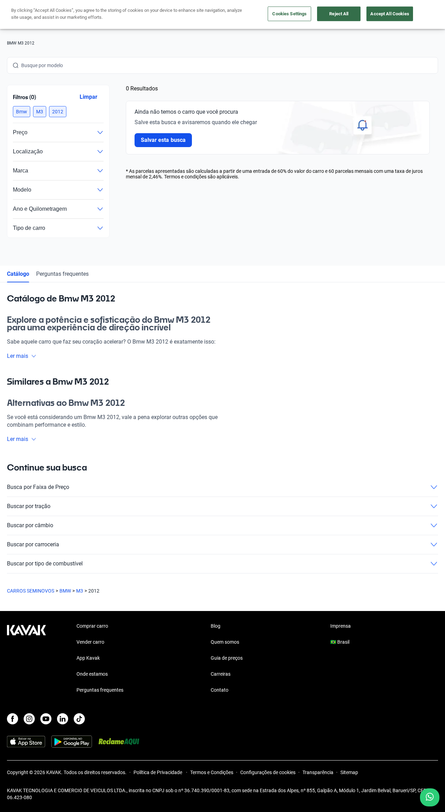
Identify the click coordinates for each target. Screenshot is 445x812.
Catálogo (18, 274)
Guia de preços (227, 658)
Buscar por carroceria (33, 544)
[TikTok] (79, 718)
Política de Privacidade (158, 772)
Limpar (88, 97)
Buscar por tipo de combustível (45, 563)
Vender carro (90, 642)
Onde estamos (92, 674)
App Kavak (88, 658)
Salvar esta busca (163, 140)
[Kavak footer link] (26, 659)
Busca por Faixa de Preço (38, 487)
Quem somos (225, 642)
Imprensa (340, 626)
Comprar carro (92, 626)
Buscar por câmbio (30, 525)
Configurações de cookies (268, 772)
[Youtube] (45, 718)
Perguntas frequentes (62, 274)
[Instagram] (29, 718)
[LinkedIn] (62, 718)
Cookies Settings (289, 13)
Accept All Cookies (389, 13)
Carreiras (220, 674)
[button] (21, 111)
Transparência (317, 772)
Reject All (338, 13)
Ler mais (17, 356)
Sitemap (349, 772)
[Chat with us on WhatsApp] (430, 797)
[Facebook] (12, 718)
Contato (219, 690)
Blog (215, 626)
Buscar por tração (28, 506)
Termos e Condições (211, 772)
